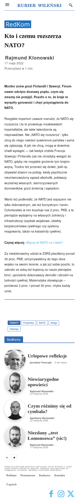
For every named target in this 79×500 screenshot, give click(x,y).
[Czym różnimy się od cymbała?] (14, 409)
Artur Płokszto (66, 324)
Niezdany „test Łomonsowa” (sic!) (47, 435)
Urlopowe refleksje (47, 356)
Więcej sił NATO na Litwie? (44, 242)
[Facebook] (26, 309)
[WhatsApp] (46, 309)
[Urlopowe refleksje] (14, 359)
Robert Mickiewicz (35, 333)
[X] (36, 309)
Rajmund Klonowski (29, 57)
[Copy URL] (66, 309)
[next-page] (14, 457)
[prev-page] (7, 457)
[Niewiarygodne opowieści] (14, 382)
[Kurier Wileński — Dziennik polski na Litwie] (39, 5)
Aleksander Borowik (62, 321)
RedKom (18, 24)
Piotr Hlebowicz (33, 330)
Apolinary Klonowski (42, 418)
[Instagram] (61, 494)
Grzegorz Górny (21, 327)
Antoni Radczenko (38, 324)
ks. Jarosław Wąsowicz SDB (56, 327)
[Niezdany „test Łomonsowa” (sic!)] (14, 436)
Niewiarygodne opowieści (43, 381)
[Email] (56, 309)
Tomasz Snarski (64, 333)
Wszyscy (37, 321)
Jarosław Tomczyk (41, 362)
